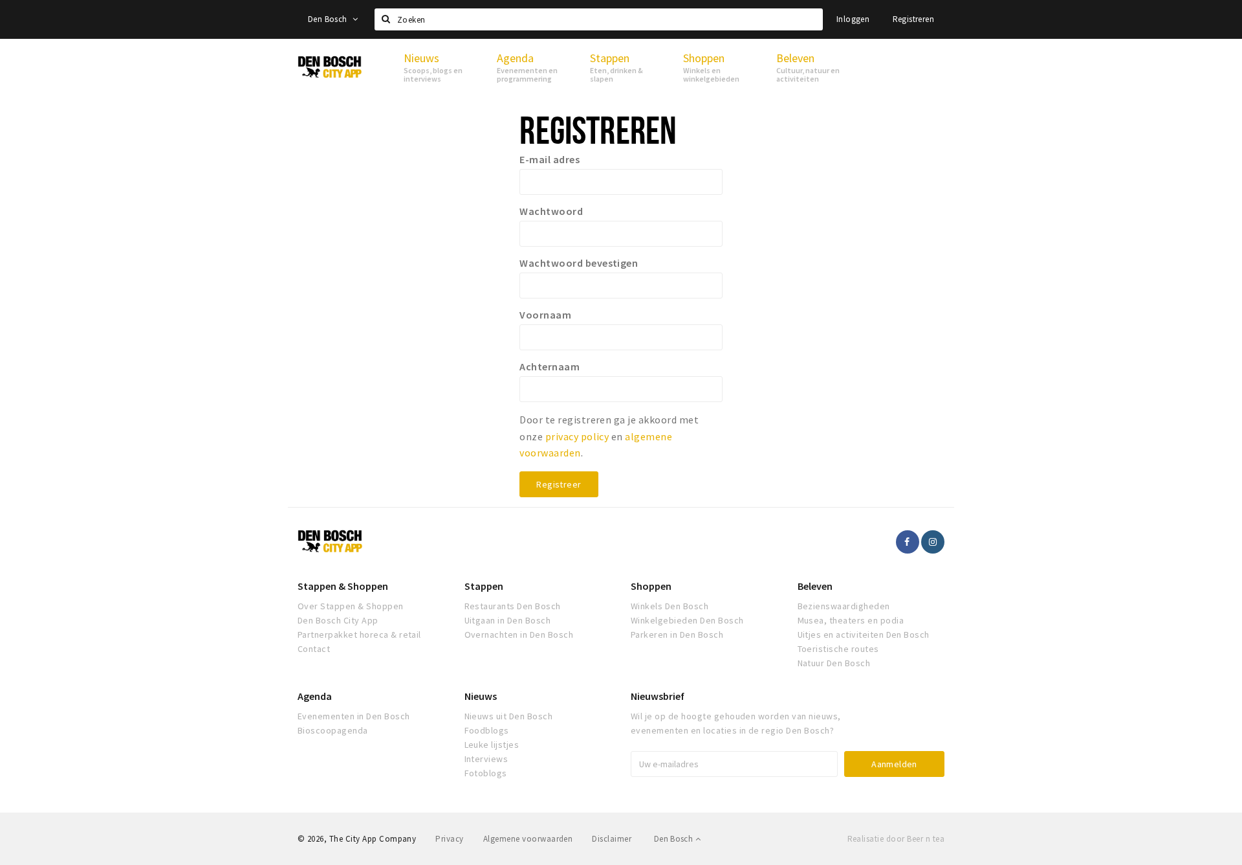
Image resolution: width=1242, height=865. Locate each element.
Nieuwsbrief (657, 696)
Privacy (449, 838)
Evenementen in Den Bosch (354, 716)
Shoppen (651, 585)
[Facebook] (907, 542)
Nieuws (480, 696)
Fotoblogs (485, 773)
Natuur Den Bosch (834, 663)
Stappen (483, 585)
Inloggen (852, 19)
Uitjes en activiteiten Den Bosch (864, 634)
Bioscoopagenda (333, 730)
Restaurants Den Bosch (512, 606)
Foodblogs (486, 730)
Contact (314, 649)
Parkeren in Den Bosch (677, 634)
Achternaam (549, 366)
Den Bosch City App (338, 620)
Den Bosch (328, 19)
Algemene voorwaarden (528, 838)
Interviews (486, 759)
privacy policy (577, 436)
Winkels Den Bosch (669, 606)
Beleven (815, 585)
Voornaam (545, 314)
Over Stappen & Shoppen (351, 606)
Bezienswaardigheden (844, 606)
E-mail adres (549, 159)
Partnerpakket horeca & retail (359, 634)
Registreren (913, 19)
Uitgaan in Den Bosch (507, 620)
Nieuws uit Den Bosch (508, 716)
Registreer (558, 484)
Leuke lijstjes (491, 744)
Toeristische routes (838, 649)
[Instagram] (932, 542)
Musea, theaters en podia (851, 620)
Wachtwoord (551, 211)
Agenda (315, 696)
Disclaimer (611, 838)
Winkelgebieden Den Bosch (687, 620)
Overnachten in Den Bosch (519, 634)
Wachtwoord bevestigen (578, 262)
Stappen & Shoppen (343, 585)
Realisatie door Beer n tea (895, 838)
